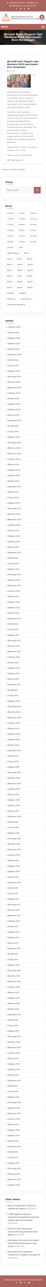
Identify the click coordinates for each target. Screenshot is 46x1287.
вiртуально (11, 299)
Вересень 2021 (14, 651)
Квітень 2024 (13, 481)
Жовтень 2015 (14, 1042)
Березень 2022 (14, 618)
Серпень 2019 (14, 789)
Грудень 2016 (13, 965)
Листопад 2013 (14, 1168)
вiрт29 (30, 270)
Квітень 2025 (13, 415)
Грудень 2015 (13, 1031)
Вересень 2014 (14, 1113)
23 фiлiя (33, 213)
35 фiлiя (33, 236)
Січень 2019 (13, 827)
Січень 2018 (13, 893)
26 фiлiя (33, 219)
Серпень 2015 (14, 1053)
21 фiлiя (22, 213)
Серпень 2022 (14, 591)
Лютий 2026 (13, 360)
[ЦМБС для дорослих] (23, 17)
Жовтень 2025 (14, 382)
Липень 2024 (13, 464)
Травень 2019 (14, 805)
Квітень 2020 (13, 745)
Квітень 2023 (13, 547)
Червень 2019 (14, 800)
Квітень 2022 (13, 613)
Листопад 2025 (14, 376)
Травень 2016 (14, 1003)
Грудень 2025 (14, 371)
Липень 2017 (13, 926)
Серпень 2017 (14, 921)
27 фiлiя (10, 225)
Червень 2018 (14, 866)
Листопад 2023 (14, 508)
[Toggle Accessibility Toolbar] (42, 17)
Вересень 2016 (14, 981)
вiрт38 (19, 287)
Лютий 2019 (13, 822)
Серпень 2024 (14, 459)
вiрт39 (30, 287)
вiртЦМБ (10, 293)
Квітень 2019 (13, 811)
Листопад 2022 (14, 574)
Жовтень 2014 (14, 1108)
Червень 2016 (14, 998)
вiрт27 (9, 270)
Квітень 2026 (13, 349)
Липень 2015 (13, 1058)
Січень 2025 (13, 431)
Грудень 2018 (13, 833)
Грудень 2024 (14, 437)
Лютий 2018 (13, 888)
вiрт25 (20, 264)
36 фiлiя (10, 242)
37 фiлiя (22, 242)
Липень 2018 (13, 860)
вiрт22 (19, 259)
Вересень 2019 (14, 783)
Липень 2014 (13, 1124)
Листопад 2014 (14, 1102)
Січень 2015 (13, 1091)
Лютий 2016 (13, 1020)
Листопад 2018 (14, 838)
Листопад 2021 (14, 640)
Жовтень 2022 (14, 580)
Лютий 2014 (13, 1152)
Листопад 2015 (14, 1036)
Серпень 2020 (14, 723)
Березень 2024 (14, 486)
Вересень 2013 (14, 1179)
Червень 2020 (14, 734)
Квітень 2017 (13, 943)
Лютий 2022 (13, 624)
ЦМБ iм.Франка (13, 253)
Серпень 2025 (14, 393)
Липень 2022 (13, 596)
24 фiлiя (10, 219)
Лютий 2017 (13, 954)
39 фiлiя (10, 247)
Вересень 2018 (14, 849)
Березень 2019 (14, 816)
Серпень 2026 (14, 327)
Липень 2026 (13, 332)
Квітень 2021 (13, 679)
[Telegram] (28, 8)
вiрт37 (9, 287)
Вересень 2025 (14, 387)
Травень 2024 (14, 475)
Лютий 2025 (13, 426)
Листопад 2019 (14, 772)
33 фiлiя (10, 236)
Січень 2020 (13, 761)
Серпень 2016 (14, 987)
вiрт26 (30, 264)
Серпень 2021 (14, 657)
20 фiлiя (10, 213)
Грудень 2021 (13, 635)
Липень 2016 (13, 992)
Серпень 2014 (14, 1119)
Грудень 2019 (13, 767)
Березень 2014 (14, 1146)
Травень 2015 (14, 1069)
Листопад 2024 (14, 442)
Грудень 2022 (14, 569)
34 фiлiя (22, 236)
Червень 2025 (14, 404)
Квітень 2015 (13, 1075)
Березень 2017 (14, 948)
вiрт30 (9, 276)
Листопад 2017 (14, 904)
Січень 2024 (13, 497)
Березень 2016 (14, 1014)
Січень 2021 (13, 695)
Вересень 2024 (14, 453)
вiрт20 (26, 253)
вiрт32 (29, 276)
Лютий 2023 (13, 558)
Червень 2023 (14, 536)
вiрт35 (19, 282)
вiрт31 (20, 276)
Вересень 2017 (14, 915)
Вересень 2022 (14, 585)
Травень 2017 (14, 937)
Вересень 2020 (14, 717)
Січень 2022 (13, 629)
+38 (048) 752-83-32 (16, 3)
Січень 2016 (13, 1025)
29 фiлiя (33, 225)
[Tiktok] (24, 8)
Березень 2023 (14, 552)
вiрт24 (9, 264)
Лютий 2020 (13, 756)
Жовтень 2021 (14, 646)
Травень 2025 (14, 409)
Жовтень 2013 (14, 1174)
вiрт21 (9, 259)
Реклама (21, 169)
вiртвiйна (22, 293)
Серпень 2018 (14, 855)
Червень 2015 (14, 1064)
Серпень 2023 (14, 525)
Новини (13, 169)
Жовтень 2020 (14, 712)
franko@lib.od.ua (32, 3)
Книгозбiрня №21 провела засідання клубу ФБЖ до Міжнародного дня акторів (23, 1243)
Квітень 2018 (13, 877)
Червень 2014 (14, 1130)
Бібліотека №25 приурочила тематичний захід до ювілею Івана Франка (23, 1231)
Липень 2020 (13, 728)
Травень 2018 (13, 871)
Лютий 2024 (13, 492)
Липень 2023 (13, 530)
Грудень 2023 (14, 503)
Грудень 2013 (13, 1163)
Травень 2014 (14, 1135)
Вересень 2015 (14, 1047)
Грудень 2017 (13, 899)
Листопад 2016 (14, 970)
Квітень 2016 (13, 1009)
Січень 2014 (13, 1157)
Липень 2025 (13, 398)
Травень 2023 (14, 541)
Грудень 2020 (14, 701)
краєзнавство (26, 299)
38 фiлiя (33, 242)
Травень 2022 (14, 607)
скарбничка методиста (16, 304)
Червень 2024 (14, 470)
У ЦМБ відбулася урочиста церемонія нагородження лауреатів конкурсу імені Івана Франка (23, 1217)
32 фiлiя (33, 230)
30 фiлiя (10, 230)
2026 (21, 247)
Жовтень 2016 (14, 976)
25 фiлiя (22, 219)
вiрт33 (9, 282)
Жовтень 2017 (14, 910)
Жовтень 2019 (14, 778)
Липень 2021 (13, 662)
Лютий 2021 (13, 690)
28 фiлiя (22, 225)
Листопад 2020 (14, 706)
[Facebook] (16, 8)
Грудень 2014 (13, 1097)
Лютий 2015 (13, 1086)
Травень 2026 (14, 343)
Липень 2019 (13, 794)
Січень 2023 (13, 563)
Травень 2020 (14, 739)
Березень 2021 (14, 684)
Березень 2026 (14, 354)
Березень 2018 (14, 882)
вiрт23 (29, 259)
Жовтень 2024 (14, 448)
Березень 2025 (14, 420)
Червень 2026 (14, 338)
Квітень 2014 (13, 1141)
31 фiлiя (22, 230)
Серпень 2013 (14, 1185)
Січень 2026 (13, 365)
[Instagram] (20, 8)
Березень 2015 (14, 1080)
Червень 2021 (14, 668)
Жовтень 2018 (14, 844)
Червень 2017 (14, 932)
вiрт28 (19, 270)
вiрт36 (30, 282)
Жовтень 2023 (14, 514)
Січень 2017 (13, 959)
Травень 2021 (13, 673)
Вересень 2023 (14, 519)
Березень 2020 (14, 750)
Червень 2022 (14, 602)
